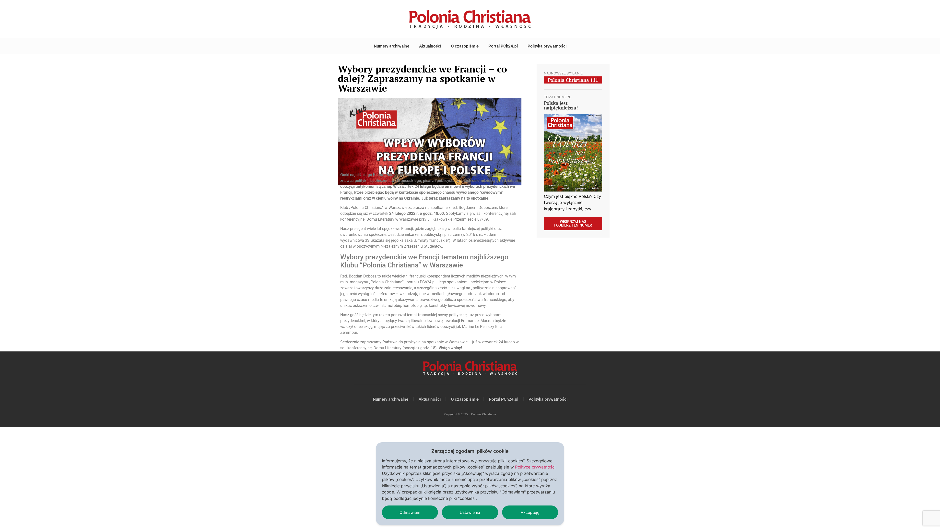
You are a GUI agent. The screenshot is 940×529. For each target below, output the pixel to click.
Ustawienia (470, 512)
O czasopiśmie (465, 46)
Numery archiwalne (391, 46)
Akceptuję (530, 512)
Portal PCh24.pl (503, 46)
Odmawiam (410, 512)
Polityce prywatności (535, 467)
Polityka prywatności (547, 46)
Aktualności (430, 46)
